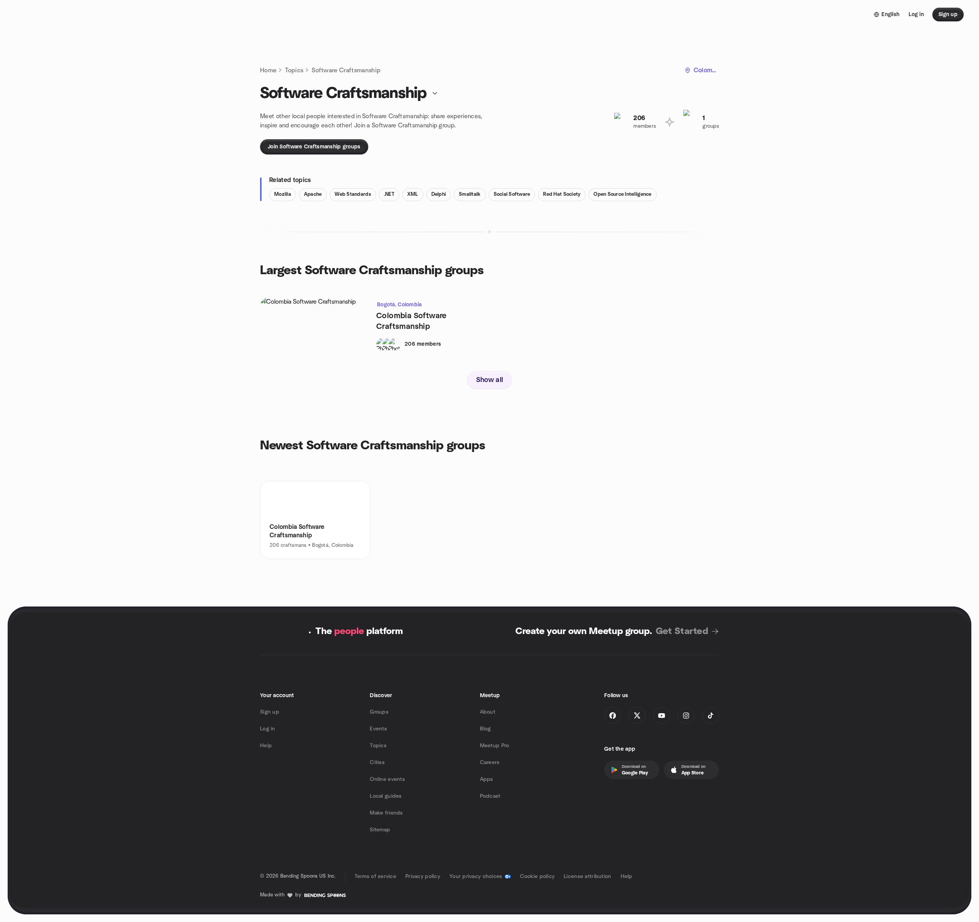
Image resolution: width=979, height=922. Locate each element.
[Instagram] (686, 715)
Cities (377, 762)
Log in (267, 729)
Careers (490, 762)
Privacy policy (422, 876)
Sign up (269, 712)
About (487, 712)
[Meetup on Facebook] (612, 715)
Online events (387, 779)
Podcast (490, 796)
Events (378, 729)
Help (266, 745)
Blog (485, 729)
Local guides (386, 796)
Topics (294, 70)
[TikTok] (710, 715)
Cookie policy (537, 876)
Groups (379, 712)
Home (268, 70)
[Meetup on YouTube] (661, 715)
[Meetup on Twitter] (637, 715)
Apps (486, 779)
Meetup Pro (494, 745)
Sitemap (380, 830)
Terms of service (375, 876)
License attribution (587, 876)
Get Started (682, 631)
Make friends (386, 813)
